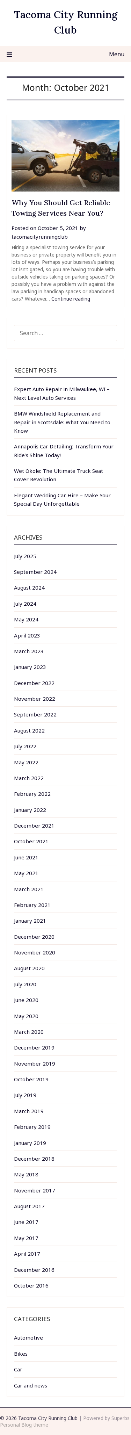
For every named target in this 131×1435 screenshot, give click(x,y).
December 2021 (34, 825)
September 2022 (35, 714)
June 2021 (26, 857)
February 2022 (32, 793)
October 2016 (31, 1285)
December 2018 (34, 1158)
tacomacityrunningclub (40, 236)
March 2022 (29, 777)
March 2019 (29, 1111)
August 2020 (29, 968)
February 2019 (32, 1126)
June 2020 (26, 999)
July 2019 (25, 1094)
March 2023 (29, 651)
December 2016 (34, 1269)
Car (18, 1369)
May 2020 (26, 1015)
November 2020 (34, 952)
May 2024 (26, 619)
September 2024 (35, 571)
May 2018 (26, 1174)
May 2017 (26, 1237)
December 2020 (34, 936)
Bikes (21, 1353)
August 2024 (29, 587)
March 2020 (29, 1031)
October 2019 (31, 1079)
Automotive (28, 1337)
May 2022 (26, 762)
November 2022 (34, 698)
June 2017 (26, 1221)
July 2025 (25, 556)
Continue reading (70, 298)
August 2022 (29, 730)
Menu (116, 54)
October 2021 (31, 841)
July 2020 (25, 984)
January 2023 (30, 666)
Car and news (30, 1385)
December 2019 (34, 1047)
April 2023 (27, 635)
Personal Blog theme (24, 1424)
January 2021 (30, 920)
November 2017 (34, 1190)
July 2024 (25, 603)
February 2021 (32, 904)
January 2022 (30, 809)
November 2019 (34, 1063)
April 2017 (27, 1253)
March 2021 (29, 889)
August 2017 (29, 1206)
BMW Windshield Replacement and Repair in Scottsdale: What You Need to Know (62, 422)
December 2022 (34, 682)
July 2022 (25, 746)
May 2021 (26, 873)
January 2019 (30, 1142)
